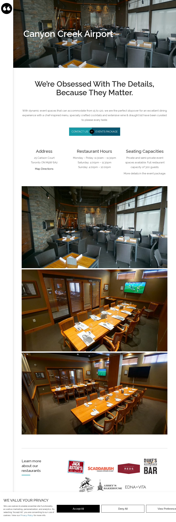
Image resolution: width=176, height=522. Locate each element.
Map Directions (44, 168)
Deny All (123, 508)
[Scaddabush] (102, 473)
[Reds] (130, 473)
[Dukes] (152, 473)
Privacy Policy (26, 515)
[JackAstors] (77, 473)
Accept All (78, 508)
